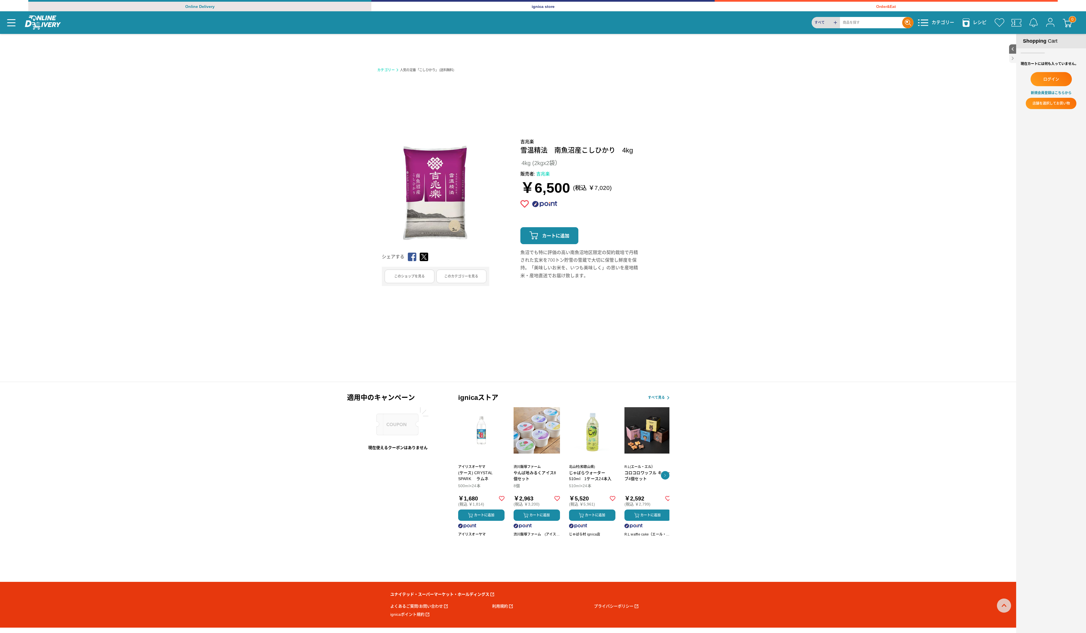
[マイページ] (1050, 23)
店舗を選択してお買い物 (1051, 103)
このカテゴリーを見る (461, 276)
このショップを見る (409, 276)
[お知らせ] (1033, 23)
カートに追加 (555, 235)
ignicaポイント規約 (407, 614)
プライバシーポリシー (614, 606)
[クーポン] (1016, 23)
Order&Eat (886, 6)
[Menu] (11, 22)
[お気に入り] (999, 23)
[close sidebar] (1012, 58)
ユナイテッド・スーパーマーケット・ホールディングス (439, 594)
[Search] (907, 22)
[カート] (1067, 23)
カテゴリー (386, 70)
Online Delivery (200, 6)
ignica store (543, 6)
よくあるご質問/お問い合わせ (416, 606)
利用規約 (500, 606)
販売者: (535, 174)
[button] (665, 475)
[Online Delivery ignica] (43, 23)
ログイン (1051, 79)
